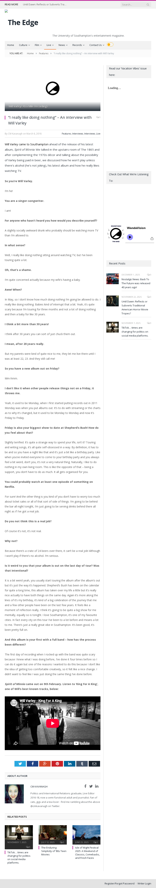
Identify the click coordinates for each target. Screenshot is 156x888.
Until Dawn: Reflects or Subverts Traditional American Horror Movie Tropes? (46, 4)
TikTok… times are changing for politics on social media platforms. (18, 857)
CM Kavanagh (39, 786)
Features (66, 133)
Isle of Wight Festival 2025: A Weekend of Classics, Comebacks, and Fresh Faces (87, 853)
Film (37, 45)
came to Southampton (34, 144)
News (62, 45)
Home (10, 45)
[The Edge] (21, 21)
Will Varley (11, 144)
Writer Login (144, 883)
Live (49, 45)
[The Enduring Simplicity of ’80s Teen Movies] (53, 834)
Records (77, 45)
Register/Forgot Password (120, 883)
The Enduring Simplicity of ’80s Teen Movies (53, 851)
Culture (23, 45)
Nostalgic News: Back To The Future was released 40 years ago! (136, 283)
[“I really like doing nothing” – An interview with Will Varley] (52, 88)
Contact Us (95, 45)
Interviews (77, 133)
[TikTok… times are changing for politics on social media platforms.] (19, 834)
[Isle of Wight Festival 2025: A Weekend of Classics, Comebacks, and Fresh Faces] (86, 834)
